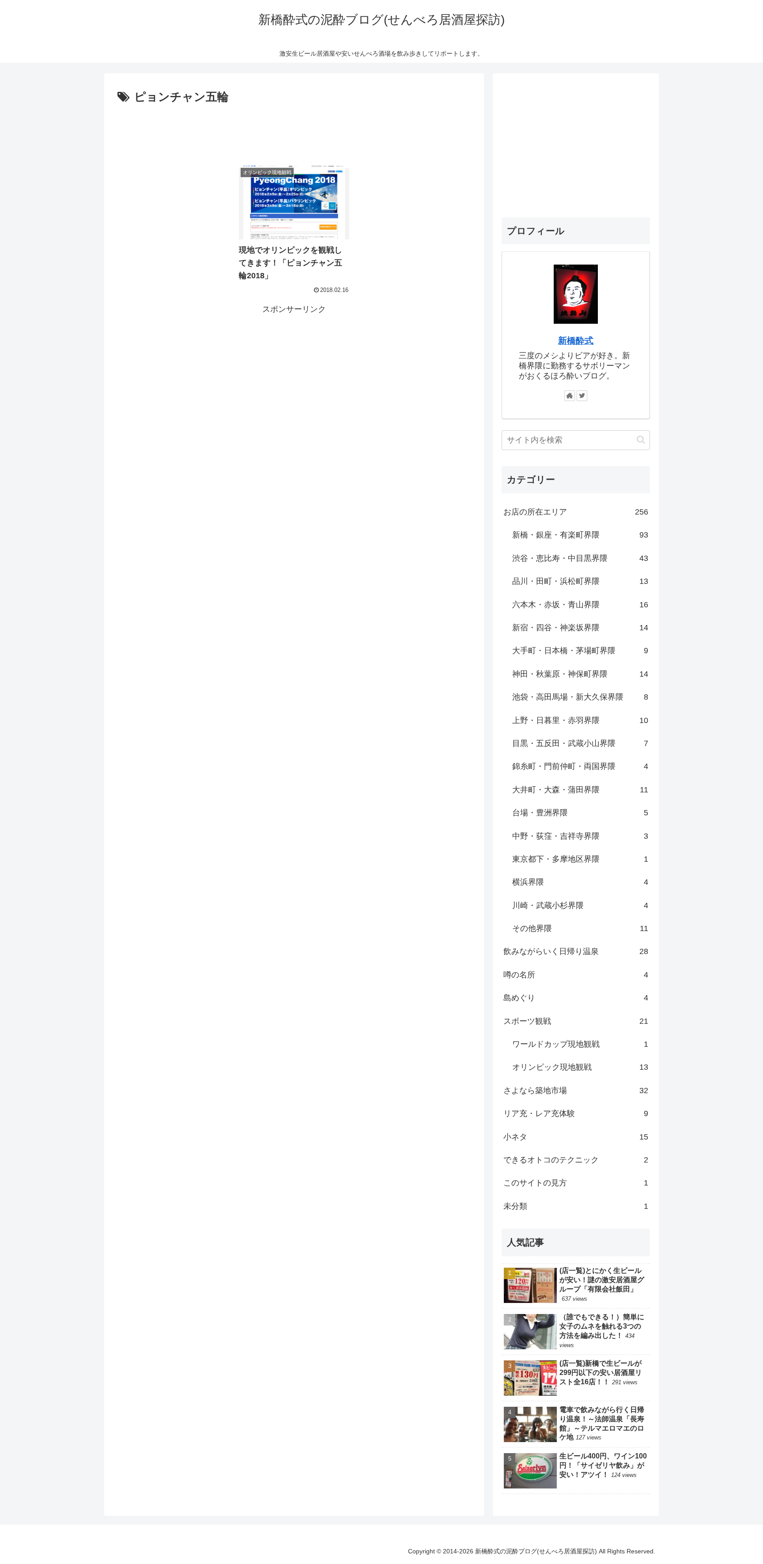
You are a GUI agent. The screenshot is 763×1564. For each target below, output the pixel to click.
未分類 (575, 1206)
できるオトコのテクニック (575, 1159)
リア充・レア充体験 (575, 1113)
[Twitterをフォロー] (582, 395)
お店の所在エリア (575, 511)
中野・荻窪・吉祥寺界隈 (580, 835)
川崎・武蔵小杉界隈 (580, 905)
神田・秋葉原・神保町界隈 (580, 674)
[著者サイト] (569, 395)
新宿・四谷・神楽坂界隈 (580, 627)
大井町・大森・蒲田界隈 (580, 789)
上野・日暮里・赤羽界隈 (580, 720)
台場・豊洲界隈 (580, 812)
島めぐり (575, 997)
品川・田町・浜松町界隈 (580, 581)
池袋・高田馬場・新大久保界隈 (580, 697)
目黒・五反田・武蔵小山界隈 (580, 743)
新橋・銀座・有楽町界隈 (580, 534)
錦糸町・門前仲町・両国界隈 (580, 766)
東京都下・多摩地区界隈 (580, 859)
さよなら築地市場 (575, 1090)
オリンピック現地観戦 (580, 1067)
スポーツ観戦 (575, 1020)
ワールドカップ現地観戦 (580, 1044)
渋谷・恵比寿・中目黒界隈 (580, 558)
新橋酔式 (575, 340)
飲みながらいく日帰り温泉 (575, 951)
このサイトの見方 (575, 1182)
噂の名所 (575, 974)
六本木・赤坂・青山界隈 (580, 604)
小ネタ (575, 1136)
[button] (641, 440)
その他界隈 (580, 928)
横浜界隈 (580, 882)
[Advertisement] (294, 131)
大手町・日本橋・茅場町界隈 (580, 650)
